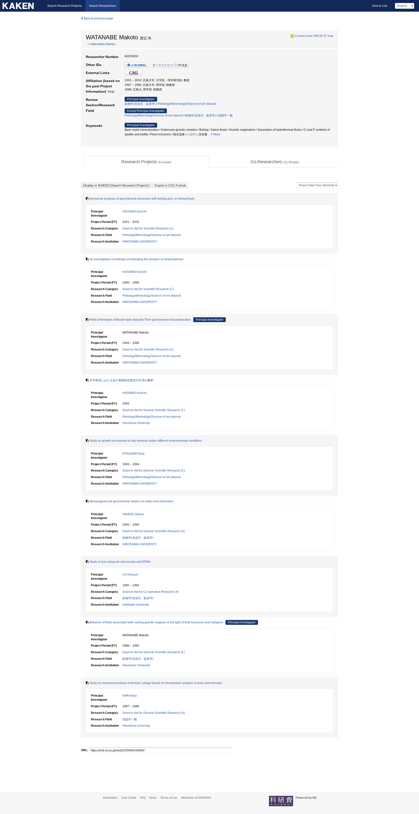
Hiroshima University (136, 423)
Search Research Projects (64, 6)
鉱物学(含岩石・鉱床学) (140, 104)
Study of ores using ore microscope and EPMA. (120, 561)
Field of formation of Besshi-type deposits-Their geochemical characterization (140, 319)
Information (110, 797)
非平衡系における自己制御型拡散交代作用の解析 (121, 380)
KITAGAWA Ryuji (133, 453)
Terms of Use (168, 797)
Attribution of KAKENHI (196, 797)
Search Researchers (102, 6)
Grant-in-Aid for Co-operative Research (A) (150, 592)
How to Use (379, 6)
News (153, 797)
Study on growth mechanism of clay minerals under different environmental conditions (145, 440)
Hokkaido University (135, 604)
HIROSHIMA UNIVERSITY (139, 241)
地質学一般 (225, 115)
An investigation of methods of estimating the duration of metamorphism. (136, 259)
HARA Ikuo (129, 695)
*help (330, 35)
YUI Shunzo (130, 574)
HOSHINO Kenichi (134, 211)
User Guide (128, 797)
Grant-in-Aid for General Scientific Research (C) (153, 410)
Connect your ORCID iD (311, 36)
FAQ (142, 797)
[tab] (146, 162)
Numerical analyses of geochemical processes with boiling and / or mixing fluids (141, 198)
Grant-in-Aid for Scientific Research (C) (148, 228)
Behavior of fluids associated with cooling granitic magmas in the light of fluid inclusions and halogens (156, 622)
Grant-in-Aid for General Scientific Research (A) (153, 531)
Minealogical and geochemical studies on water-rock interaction (131, 501)
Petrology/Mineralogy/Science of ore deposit (187, 104)
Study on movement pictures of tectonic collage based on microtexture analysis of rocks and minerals (155, 683)
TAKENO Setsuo (133, 514)
